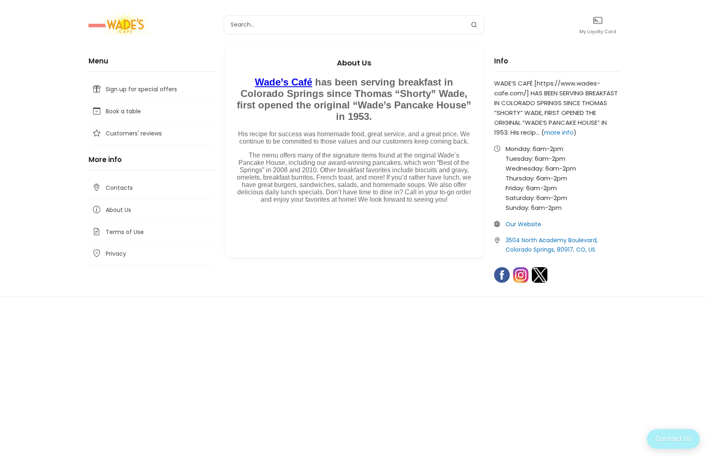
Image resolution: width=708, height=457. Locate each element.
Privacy (116, 254)
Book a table (123, 111)
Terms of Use (125, 232)
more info (559, 132)
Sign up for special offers (141, 89)
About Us (118, 210)
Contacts (119, 188)
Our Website (523, 224)
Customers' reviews (134, 133)
